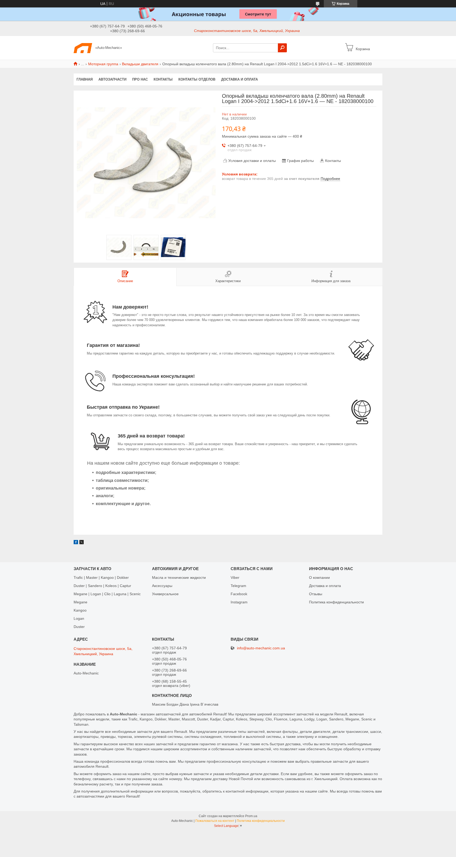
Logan (79, 618)
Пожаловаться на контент (214, 821)
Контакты (163, 79)
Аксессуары (162, 586)
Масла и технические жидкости (179, 577)
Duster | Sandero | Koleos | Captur (102, 586)
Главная (85, 79)
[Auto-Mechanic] (83, 47)
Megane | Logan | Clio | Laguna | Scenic (107, 594)
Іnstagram (239, 602)
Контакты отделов (196, 79)
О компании (319, 577)
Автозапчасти (112, 79)
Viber (235, 577)
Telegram (238, 586)
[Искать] (282, 47)
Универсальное (165, 594)
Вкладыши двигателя (140, 64)
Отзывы (315, 594)
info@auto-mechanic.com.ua (261, 648)
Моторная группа (103, 64)
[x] (81, 543)
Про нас (140, 79)
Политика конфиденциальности (336, 602)
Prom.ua (251, 816)
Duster (79, 627)
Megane (80, 602)
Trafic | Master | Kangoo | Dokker (101, 577)
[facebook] (76, 543)
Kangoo (80, 610)
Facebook (239, 594)
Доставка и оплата (239, 79)
